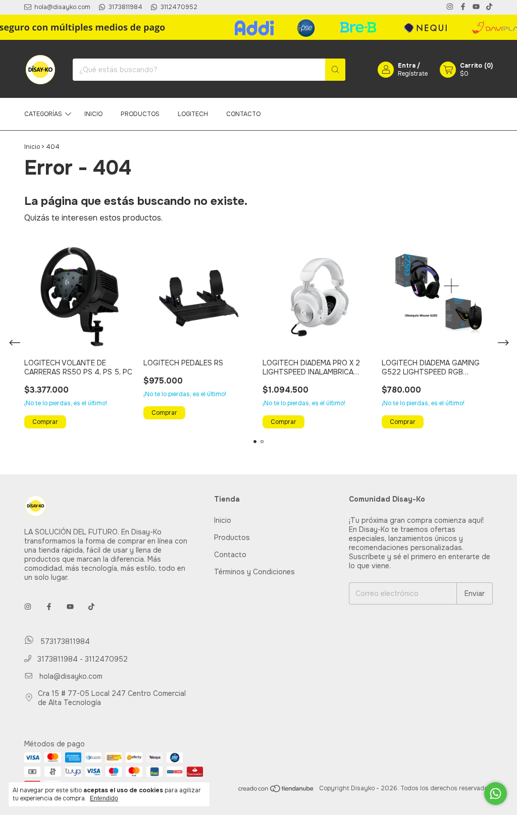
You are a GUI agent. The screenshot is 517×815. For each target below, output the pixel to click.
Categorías (43, 114)
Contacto (243, 114)
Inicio (93, 114)
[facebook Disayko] (463, 7)
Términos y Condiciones (254, 571)
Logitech (193, 114)
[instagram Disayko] (449, 7)
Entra (407, 66)
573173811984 (64, 641)
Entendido (104, 798)
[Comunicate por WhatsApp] (495, 793)
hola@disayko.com (70, 676)
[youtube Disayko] (476, 7)
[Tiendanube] (276, 791)
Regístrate (413, 74)
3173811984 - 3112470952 (81, 659)
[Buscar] (335, 70)
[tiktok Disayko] (489, 7)
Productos (140, 114)
